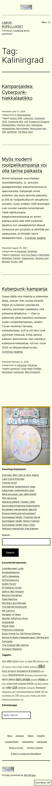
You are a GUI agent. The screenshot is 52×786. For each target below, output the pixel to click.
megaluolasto (27, 258)
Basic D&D (32, 661)
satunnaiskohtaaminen (25, 692)
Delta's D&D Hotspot (13, 591)
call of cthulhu (17, 667)
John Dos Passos (29, 255)
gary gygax (23, 679)
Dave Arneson (9, 671)
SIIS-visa (44, 692)
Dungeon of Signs (11, 614)
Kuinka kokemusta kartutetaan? (19, 513)
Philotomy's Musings (13, 629)
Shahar (37, 692)
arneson (15, 661)
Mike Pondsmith (32, 372)
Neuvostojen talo (38, 128)
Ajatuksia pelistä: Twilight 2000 (18, 502)
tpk (13, 695)
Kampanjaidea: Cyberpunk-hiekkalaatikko (17, 92)
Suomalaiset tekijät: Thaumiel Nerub (21, 517)
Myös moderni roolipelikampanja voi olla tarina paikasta (24, 165)
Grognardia (8, 622)
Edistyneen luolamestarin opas (18, 490)
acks (4, 661)
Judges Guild (12, 683)
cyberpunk (28, 118)
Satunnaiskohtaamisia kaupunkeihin (21, 505)
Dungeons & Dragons (39, 121)
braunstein (8, 667)
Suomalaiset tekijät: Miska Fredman (21, 521)
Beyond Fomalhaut (12, 595)
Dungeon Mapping (12, 649)
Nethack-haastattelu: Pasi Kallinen (20, 528)
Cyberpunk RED (15, 121)
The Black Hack (25, 132)
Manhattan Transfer (11, 258)
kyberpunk (19, 372)
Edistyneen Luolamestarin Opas (36, 675)
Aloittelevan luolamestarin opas (18, 486)
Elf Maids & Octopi (12, 587)
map (35, 684)
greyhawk (34, 679)
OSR (4, 132)
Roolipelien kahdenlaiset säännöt (19, 509)
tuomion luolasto (24, 695)
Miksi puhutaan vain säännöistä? (19, 494)
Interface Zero (23, 125)
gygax (41, 679)
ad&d (9, 661)
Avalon (22, 661)
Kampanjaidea (24, 115)
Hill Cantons (8, 610)
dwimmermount (16, 675)
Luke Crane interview (13, 479)
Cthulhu (26, 667)
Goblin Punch (9, 584)
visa (22, 699)
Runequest (41, 687)
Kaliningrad (37, 125)
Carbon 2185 (16, 118)
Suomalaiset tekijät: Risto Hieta (18, 525)
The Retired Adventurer (14, 606)
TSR (17, 695)
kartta (30, 683)
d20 (26, 121)
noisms (14, 261)
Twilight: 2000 (35, 695)
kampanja (21, 251)
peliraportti (31, 688)
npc (3, 688)
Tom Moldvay (6, 695)
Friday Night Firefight (31, 368)
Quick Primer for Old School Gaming (21, 633)
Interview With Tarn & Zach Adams (20, 475)
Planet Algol (8, 626)
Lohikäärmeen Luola (12, 568)
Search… (6, 535)
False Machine (9, 599)
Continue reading (35, 237)
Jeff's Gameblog (10, 576)
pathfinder (12, 132)
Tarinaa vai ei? (9, 482)
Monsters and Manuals (14, 603)
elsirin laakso (8, 679)
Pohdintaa (32, 251)
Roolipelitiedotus (11, 572)
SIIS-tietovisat (9, 498)
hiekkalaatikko (9, 125)
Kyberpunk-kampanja (24, 289)
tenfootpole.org (10, 580)
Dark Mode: (40, 782)
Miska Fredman (43, 684)
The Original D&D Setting (15, 645)
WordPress (29, 775)
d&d (41, 666)
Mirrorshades (22, 128)
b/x (26, 661)
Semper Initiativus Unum (15, 618)
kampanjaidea (8, 128)
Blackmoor (41, 661)
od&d (8, 687)
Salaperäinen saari (9, 692)
